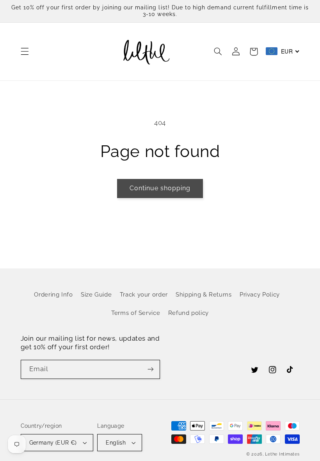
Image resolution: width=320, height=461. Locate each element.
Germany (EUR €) (53, 443)
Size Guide (96, 294)
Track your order (144, 294)
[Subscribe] (151, 369)
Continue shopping (160, 188)
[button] (25, 52)
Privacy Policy (260, 294)
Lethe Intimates (282, 454)
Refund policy (188, 312)
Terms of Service (135, 312)
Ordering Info (53, 294)
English (116, 443)
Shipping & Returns (203, 294)
